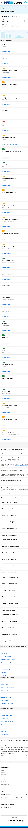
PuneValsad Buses (8, 627)
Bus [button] (10, 8)
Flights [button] (3, 8)
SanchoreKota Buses (9, 515)
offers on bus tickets (9, 490)
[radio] (6, 16)
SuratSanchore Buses (9, 566)
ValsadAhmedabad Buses (10, 577)
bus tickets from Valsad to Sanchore (20, 465)
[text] (2, 8)
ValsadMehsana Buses (10, 583)
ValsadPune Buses (8, 590)
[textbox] (13, 21)
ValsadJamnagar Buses (10, 597)
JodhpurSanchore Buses (10, 546)
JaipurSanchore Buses (9, 539)
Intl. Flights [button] (25, 8)
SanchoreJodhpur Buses (10, 508)
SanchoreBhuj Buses (9, 522)
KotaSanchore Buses (9, 553)
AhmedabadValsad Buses (10, 614)
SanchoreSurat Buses (9, 528)
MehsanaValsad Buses (10, 621)
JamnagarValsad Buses (10, 634)
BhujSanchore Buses (9, 559)
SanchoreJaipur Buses (9, 502)
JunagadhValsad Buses (10, 641)
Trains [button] (17, 8)
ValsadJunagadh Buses (10, 603)
